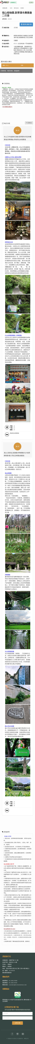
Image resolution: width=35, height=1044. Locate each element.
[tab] (17, 133)
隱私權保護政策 (7, 972)
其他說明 (16, 70)
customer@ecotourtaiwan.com (18, 984)
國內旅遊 (16, 8)
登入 (32, 2)
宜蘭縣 (22, 8)
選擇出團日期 (27, 24)
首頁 (11, 8)
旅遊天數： (7, 27)
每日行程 (10, 70)
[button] (17, 133)
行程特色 (3, 70)
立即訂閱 (17, 1023)
